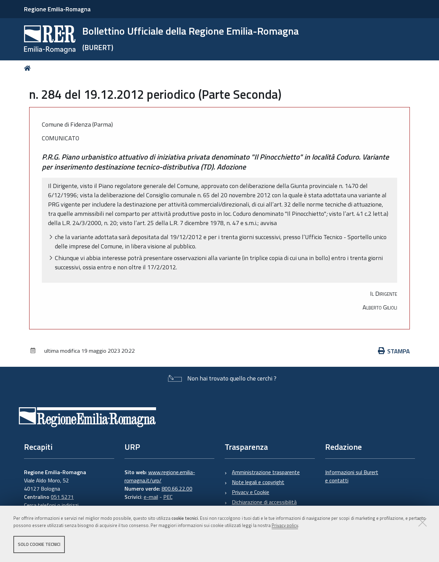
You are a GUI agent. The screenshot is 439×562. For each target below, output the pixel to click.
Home (28, 68)
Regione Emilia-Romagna (57, 9)
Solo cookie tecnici (39, 544)
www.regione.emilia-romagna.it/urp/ (159, 476)
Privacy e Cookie (250, 492)
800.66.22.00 (177, 488)
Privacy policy (285, 525)
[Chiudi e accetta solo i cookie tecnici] (422, 522)
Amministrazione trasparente (266, 472)
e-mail (151, 497)
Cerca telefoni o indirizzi (51, 505)
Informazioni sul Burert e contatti (351, 476)
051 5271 (62, 497)
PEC (168, 497)
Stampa (398, 351)
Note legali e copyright (258, 482)
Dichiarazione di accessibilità (264, 502)
